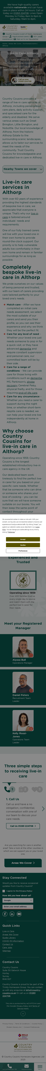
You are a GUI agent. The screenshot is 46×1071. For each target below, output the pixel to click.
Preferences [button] (11, 532)
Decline (23, 545)
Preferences (23, 551)
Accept (23, 539)
